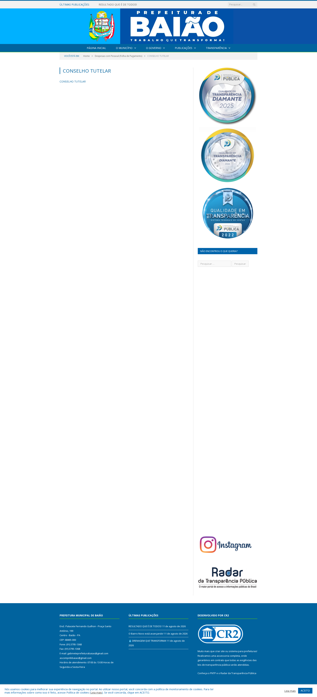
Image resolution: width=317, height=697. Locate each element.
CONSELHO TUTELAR (73, 81)
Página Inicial (96, 48)
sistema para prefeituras (243, 651)
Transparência (216, 48)
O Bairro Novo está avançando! (117, 4)
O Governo (153, 48)
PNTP (213, 673)
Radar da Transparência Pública (238, 673)
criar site (220, 651)
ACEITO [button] (305, 690)
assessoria (223, 655)
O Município (124, 48)
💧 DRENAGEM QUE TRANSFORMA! (147, 640)
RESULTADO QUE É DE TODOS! (145, 626)
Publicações (183, 48)
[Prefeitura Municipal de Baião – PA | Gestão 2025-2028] (158, 25)
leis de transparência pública (214, 664)
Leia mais (96, 692)
